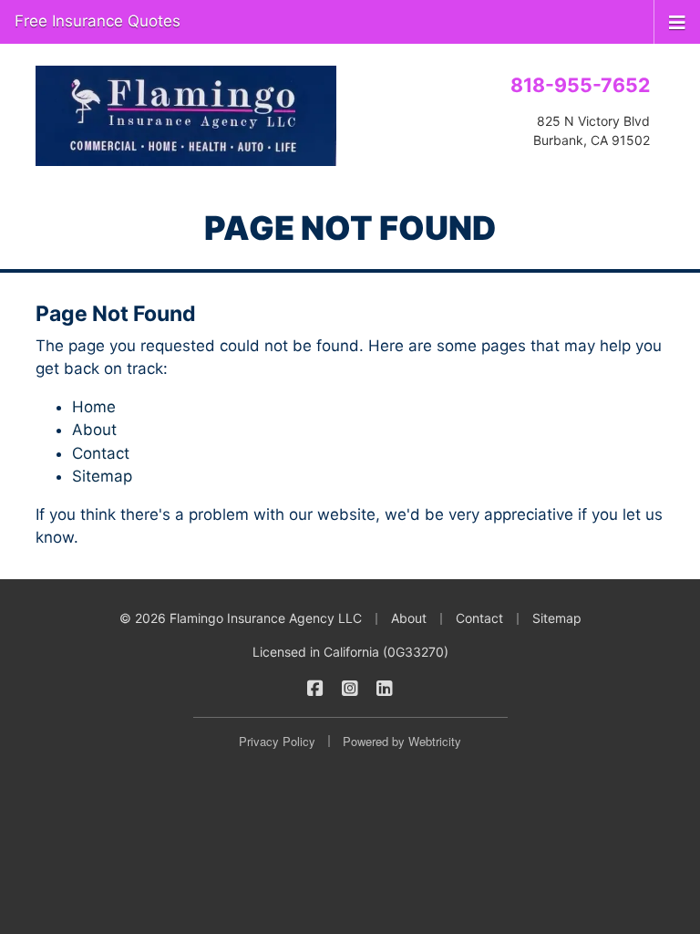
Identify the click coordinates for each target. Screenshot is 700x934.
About (94, 429)
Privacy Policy (277, 741)
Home (94, 407)
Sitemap (102, 476)
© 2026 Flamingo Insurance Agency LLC (240, 618)
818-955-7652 (580, 85)
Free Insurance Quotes (97, 21)
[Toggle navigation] (677, 21)
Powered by (402, 741)
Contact (100, 453)
